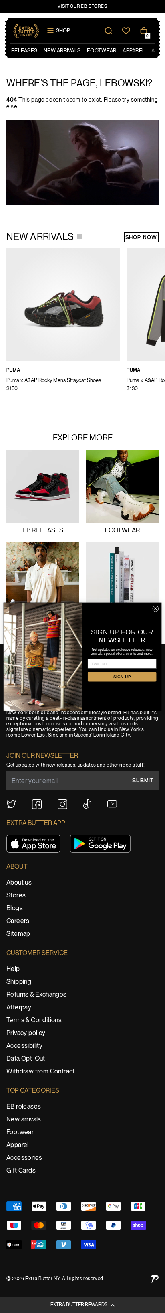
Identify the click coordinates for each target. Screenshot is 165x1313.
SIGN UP (122, 677)
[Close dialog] (155, 608)
